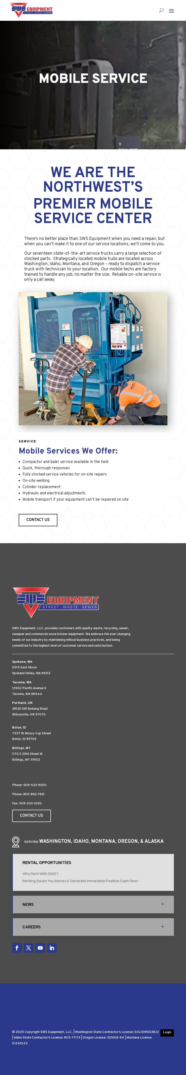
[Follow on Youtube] (40, 948)
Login (167, 1032)
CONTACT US (38, 520)
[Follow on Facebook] (17, 948)
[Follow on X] (28, 948)
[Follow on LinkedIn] (52, 948)
